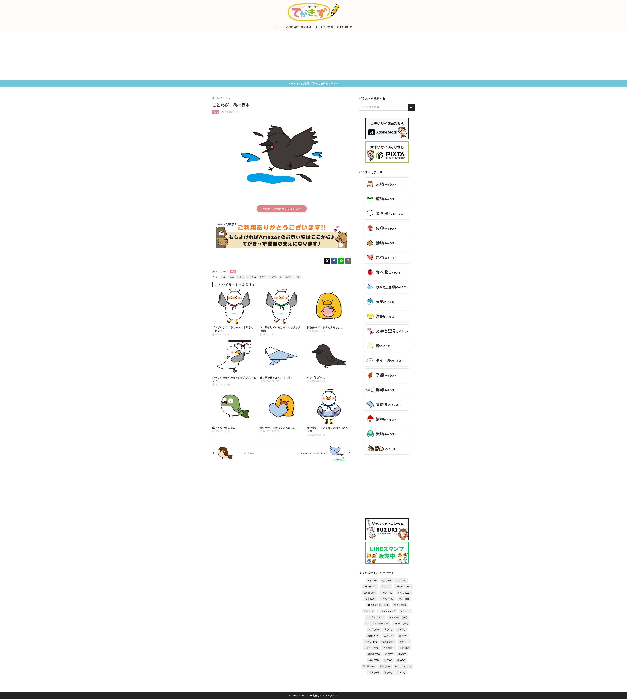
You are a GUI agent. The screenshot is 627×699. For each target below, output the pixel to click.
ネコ (405, 611)
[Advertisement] (313, 56)
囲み (389, 635)
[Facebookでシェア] (334, 261)
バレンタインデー (377, 623)
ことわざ (252, 276)
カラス (263, 276)
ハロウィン (375, 617)
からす (241, 276)
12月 (401, 580)
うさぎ (387, 592)
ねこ (404, 598)
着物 (374, 672)
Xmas (369, 592)
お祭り (404, 592)
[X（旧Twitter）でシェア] (327, 261)
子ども (371, 647)
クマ (368, 611)
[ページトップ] (620, 692)
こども (387, 598)
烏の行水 (289, 276)
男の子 (369, 666)
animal (369, 586)
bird (224, 276)
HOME (219, 98)
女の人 (371, 641)
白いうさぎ (403, 666)
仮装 (374, 629)
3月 (372, 580)
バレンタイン (398, 617)
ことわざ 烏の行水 (272, 209)
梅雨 (374, 660)
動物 (228, 98)
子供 (388, 647)
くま (370, 598)
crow (232, 276)
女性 (404, 641)
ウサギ (400, 604)
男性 (385, 666)
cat (386, 586)
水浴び (273, 276)
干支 (404, 647)
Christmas (403, 586)
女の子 (388, 641)
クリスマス (387, 611)
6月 (386, 580)
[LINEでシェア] (341, 261)
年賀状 (374, 654)
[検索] (411, 107)
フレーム (401, 623)
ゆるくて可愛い (378, 604)
